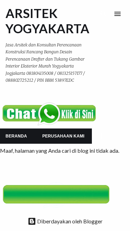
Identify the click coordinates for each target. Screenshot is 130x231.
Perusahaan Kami (63, 136)
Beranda (16, 136)
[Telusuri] (103, 14)
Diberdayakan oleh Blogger (69, 221)
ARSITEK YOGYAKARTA (47, 21)
